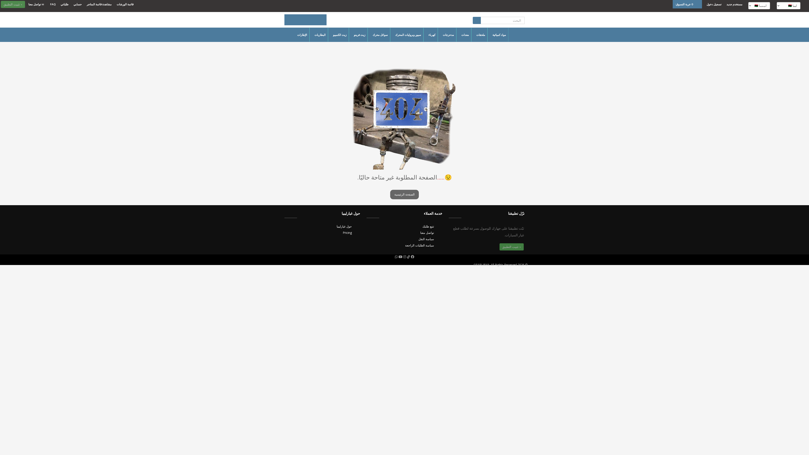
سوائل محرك (380, 35)
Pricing (347, 233)
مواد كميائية (499, 35)
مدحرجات (448, 35)
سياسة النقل (426, 239)
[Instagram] (404, 256)
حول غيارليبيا (344, 226)
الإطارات (302, 35)
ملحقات (480, 35)
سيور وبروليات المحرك (408, 35)
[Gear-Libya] (305, 19)
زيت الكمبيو (340, 35)
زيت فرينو (359, 35)
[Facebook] (412, 256)
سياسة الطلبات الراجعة (419, 245)
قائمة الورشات (125, 4)
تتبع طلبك (428, 226)
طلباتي (64, 4)
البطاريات (320, 35)
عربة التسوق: (684, 4)
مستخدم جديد (734, 4)
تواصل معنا (35, 4)
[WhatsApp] (396, 256)
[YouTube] (400, 256)
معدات (465, 35)
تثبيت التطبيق (12, 4)
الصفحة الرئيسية (404, 194)
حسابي (78, 4)
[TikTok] (408, 256)
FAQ (53, 4)
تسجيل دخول (714, 4)
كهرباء (432, 35)
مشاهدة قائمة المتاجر (99, 4)
